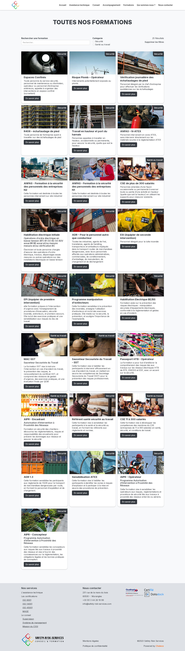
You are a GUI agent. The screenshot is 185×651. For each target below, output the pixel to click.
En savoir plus (32, 98)
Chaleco (160, 646)
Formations (128, 5)
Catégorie (97, 38)
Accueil (62, 5)
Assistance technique (79, 5)
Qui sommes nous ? (146, 5)
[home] (15, 5)
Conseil (96, 5)
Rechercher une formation (34, 38)
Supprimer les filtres (154, 42)
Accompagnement (111, 5)
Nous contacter (165, 5)
